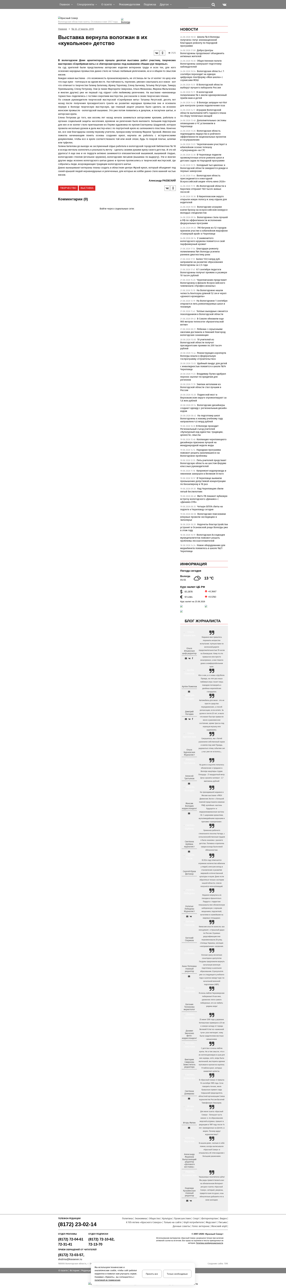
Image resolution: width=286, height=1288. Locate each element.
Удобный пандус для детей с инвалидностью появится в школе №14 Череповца (203, 366)
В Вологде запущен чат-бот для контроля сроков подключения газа (203, 104)
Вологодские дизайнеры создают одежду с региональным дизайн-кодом (203, 408)
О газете (63, 1270)
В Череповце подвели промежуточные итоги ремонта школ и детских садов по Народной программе (202, 157)
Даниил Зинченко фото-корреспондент (189, 1034)
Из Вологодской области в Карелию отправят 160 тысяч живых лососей (203, 189)
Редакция (86, 1270)
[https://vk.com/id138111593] (189, 658)
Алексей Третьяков (189, 777)
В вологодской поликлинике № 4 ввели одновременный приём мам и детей (203, 95)
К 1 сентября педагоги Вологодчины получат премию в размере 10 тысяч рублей (203, 272)
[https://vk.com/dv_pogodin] (189, 719)
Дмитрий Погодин (189, 712)
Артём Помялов (189, 686)
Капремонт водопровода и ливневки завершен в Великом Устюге (203, 472)
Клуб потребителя (194, 1222)
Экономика (141, 1218)
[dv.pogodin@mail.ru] (186, 719)
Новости (189, 29)
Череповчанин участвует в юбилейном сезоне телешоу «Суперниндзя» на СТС (203, 147)
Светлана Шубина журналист (189, 844)
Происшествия (182, 1218)
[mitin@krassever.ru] (189, 1128)
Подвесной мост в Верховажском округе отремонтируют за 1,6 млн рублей (203, 397)
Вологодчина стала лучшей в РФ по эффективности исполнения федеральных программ (204, 220)
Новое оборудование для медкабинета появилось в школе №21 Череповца (202, 548)
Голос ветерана (200, 1226)
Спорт (196, 1218)
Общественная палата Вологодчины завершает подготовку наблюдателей (201, 63)
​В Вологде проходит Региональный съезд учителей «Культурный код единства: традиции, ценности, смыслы (201, 430)
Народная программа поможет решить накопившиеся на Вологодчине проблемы (200, 452)
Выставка (87, 188)
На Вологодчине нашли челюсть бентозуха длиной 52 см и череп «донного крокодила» (203, 293)
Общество (154, 1218)
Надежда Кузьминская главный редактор (189, 1192)
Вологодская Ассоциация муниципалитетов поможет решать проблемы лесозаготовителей (202, 537)
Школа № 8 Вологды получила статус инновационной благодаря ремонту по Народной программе (200, 41)
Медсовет (211, 1222)
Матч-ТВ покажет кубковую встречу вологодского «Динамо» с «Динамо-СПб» (203, 499)
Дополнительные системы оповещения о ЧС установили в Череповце (203, 123)
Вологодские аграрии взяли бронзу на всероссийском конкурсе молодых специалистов (204, 209)
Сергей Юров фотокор (189, 872)
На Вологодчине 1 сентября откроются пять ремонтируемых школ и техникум (203, 303)
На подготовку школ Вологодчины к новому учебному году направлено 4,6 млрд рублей (201, 418)
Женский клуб (219, 1226)
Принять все (152, 1274)
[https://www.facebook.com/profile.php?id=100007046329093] (192, 658)
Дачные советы (181, 1226)
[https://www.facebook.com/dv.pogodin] (192, 719)
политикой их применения (107, 1280)
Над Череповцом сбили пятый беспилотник (201, 490)
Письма (222, 1222)
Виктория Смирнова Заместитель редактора (189, 1063)
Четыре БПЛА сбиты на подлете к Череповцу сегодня (201, 508)
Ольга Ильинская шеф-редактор (189, 651)
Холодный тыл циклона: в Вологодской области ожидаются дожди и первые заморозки (204, 168)
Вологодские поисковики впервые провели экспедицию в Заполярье (203, 517)
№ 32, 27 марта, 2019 (83, 29)
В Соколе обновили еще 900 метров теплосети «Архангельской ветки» (202, 321)
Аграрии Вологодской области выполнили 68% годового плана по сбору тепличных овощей (203, 113)
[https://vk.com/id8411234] (191, 916)
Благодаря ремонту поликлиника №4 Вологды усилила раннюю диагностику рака (200, 251)
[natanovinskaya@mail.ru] (187, 916)
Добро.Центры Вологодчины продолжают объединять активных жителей (202, 53)
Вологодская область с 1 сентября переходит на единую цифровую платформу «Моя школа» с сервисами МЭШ (202, 76)
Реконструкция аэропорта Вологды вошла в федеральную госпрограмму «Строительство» (203, 356)
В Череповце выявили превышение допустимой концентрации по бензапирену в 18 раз (203, 481)
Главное (62, 29)
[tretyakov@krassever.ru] (189, 783)
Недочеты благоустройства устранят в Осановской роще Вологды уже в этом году (204, 527)
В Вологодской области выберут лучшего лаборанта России (201, 86)
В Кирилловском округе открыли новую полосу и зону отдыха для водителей (203, 199)
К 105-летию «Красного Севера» (144, 1222)
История (74, 1270)
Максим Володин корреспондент (189, 806)
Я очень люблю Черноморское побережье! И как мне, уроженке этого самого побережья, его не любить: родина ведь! (211, 999)
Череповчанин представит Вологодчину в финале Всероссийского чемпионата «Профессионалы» (203, 282)
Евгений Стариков (189, 939)
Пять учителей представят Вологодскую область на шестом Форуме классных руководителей (203, 463)
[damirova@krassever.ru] (189, 1098)
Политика (127, 1218)
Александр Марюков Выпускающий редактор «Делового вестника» (189, 1160)
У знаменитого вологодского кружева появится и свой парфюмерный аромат (202, 241)
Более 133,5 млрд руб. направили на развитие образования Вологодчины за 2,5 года (201, 262)
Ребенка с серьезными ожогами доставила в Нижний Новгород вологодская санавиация (203, 332)
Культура (167, 1218)
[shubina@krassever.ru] (189, 851)
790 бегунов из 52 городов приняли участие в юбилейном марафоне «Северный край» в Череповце (204, 230)
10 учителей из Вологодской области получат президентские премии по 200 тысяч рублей (201, 344)
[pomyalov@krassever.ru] (189, 692)
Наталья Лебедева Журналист (189, 909)
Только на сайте (173, 1222)
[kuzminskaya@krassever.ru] (187, 1201)
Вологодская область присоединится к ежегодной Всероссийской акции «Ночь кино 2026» (203, 178)
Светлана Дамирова (189, 1092)
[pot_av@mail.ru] (189, 976)
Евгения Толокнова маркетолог (189, 1007)
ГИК (226, 1263)
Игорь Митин (189, 1122)
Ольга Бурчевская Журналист (189, 752)
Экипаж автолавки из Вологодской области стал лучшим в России (200, 387)
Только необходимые (177, 1274)
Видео (223, 1218)
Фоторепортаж (209, 1218)
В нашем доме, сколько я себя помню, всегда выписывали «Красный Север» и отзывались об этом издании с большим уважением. (212, 1149)
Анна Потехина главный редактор (189, 969)
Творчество (68, 188)
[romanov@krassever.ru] (189, 813)
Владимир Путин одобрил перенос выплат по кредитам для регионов (203, 376)
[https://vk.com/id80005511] (191, 1201)
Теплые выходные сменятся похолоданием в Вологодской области (204, 313)
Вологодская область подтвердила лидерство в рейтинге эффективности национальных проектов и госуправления (203, 135)
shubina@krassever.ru (70, 1259)
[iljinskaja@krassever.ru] (186, 658)
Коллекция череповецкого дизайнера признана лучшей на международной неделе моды (203, 442)
